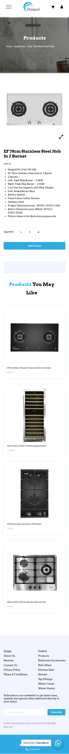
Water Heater (46, 688)
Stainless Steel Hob (43, 46)
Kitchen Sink (46, 669)
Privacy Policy (12, 669)
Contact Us (10, 665)
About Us (9, 655)
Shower (42, 674)
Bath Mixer (45, 665)
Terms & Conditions (16, 674)
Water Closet (46, 683)
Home (9, 46)
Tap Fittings (45, 679)
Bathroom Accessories (51, 660)
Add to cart (34, 245)
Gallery (42, 651)
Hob (29, 46)
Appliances (20, 46)
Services (9, 660)
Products (43, 655)
